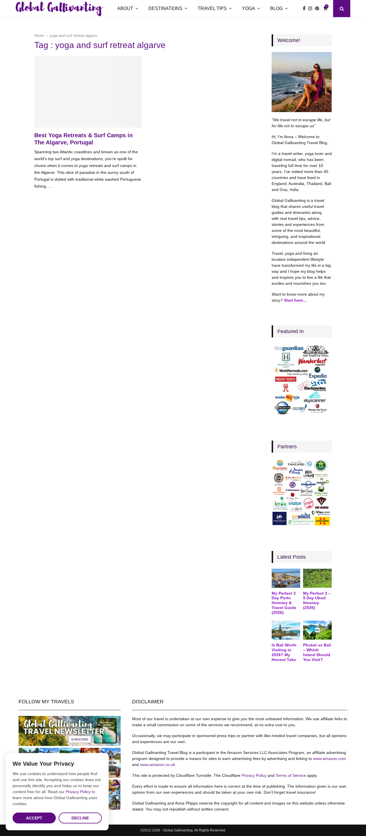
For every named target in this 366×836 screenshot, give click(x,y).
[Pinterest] (318, 8)
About (125, 8)
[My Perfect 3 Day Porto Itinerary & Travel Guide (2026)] (286, 578)
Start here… (295, 300)
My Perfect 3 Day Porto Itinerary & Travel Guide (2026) (284, 603)
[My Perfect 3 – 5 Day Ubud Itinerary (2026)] (317, 578)
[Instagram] (311, 8)
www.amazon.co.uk (157, 764)
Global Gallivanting (59, 8)
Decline (80, 818)
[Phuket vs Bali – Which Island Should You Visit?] (317, 630)
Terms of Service (291, 775)
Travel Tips (212, 8)
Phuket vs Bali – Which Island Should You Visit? (317, 652)
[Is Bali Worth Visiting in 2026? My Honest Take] (286, 630)
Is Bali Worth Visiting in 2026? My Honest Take (284, 652)
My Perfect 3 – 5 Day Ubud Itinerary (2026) (317, 600)
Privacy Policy (254, 775)
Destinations (165, 8)
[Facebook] (305, 8)
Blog (276, 8)
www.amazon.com (329, 758)
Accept (34, 818)
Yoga (248, 8)
